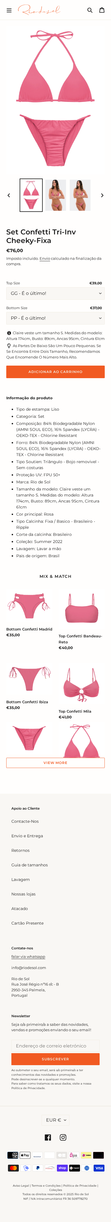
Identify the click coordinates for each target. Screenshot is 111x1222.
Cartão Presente (27, 923)
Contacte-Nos (25, 821)
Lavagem (20, 879)
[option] (31, 195)
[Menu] (9, 9)
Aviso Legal (21, 1185)
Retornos (20, 850)
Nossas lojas (23, 894)
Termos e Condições (46, 1185)
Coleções (55, 1190)
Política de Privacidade (79, 1185)
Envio (45, 258)
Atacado (19, 908)
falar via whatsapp (28, 956)
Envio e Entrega (27, 835)
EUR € (53, 1120)
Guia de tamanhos (29, 865)
